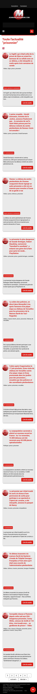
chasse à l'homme (16, 628)
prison (13, 68)
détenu (10, 568)
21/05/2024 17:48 (6, 368)
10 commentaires (9, 650)
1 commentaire (8, 528)
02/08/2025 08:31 (6, 116)
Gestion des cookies (8, 689)
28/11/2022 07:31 (6, 433)
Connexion (23, 6)
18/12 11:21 (5, 56)
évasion (10, 508)
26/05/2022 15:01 (6, 493)
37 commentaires (9, 405)
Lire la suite (27, 103)
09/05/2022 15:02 (6, 556)
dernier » (23, 679)
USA (9, 628)
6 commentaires (8, 276)
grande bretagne (22, 256)
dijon (9, 68)
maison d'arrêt (12, 319)
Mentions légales (7, 687)
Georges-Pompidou (29, 568)
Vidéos (5, 68)
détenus (14, 194)
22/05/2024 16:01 (6, 304)
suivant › (13, 679)
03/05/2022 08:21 (6, 616)
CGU (25, 690)
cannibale (30, 256)
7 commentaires (8, 340)
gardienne (6, 630)
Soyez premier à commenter (12, 88)
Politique (5, 445)
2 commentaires (8, 588)
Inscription (14, 6)
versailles (21, 385)
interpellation (23, 508)
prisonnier (18, 68)
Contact (5, 692)
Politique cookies (18, 687)
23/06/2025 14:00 (6, 181)
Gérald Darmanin (23, 133)
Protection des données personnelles (12, 690)
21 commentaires (9, 153)
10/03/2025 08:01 (6, 241)
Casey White (18, 630)
